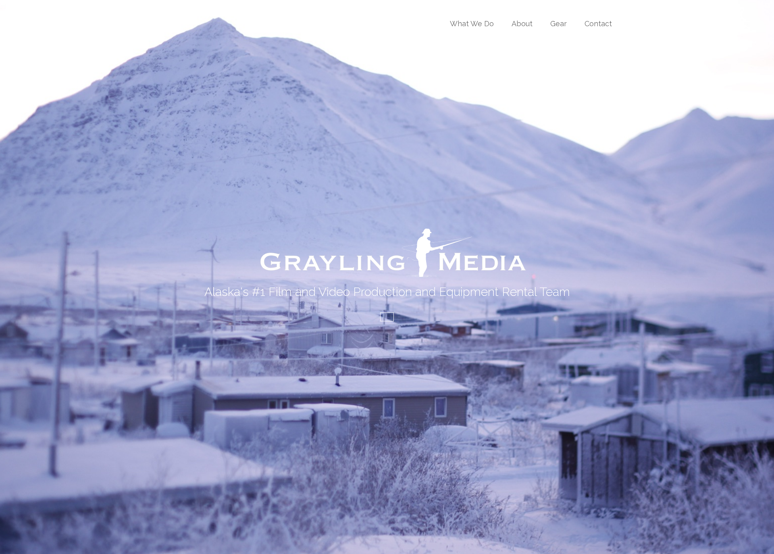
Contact (598, 23)
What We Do (472, 23)
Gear (558, 23)
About (522, 23)
